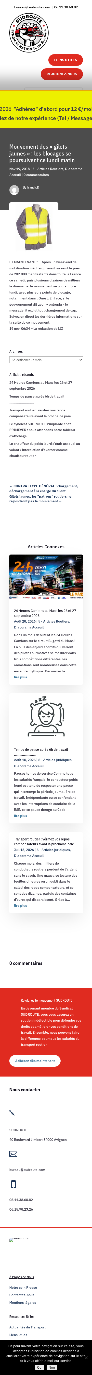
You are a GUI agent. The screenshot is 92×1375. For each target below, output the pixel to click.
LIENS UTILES (65, 60)
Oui (39, 1367)
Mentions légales (22, 1302)
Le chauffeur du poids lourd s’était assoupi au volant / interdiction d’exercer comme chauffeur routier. (44, 449)
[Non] (85, 1357)
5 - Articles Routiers (47, 169)
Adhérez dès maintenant (35, 1061)
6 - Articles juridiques (55, 760)
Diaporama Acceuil (29, 627)
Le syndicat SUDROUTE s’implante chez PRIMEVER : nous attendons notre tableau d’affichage (42, 430)
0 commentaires (36, 175)
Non (52, 1367)
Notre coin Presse (23, 1287)
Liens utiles (18, 1335)
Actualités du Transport (27, 1327)
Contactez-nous (21, 1295)
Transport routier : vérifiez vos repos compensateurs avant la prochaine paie (44, 841)
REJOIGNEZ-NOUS (62, 74)
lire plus (20, 677)
